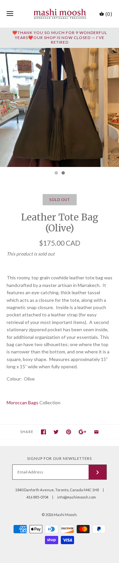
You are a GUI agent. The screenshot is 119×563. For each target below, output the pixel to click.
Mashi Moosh (65, 514)
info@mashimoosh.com (76, 497)
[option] (59, 107)
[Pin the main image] (68, 431)
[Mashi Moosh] (60, 13)
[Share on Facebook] (43, 431)
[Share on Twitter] (56, 431)
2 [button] (63, 173)
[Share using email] (96, 431)
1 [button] (56, 173)
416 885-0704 (37, 497)
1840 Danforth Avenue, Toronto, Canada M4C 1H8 (57, 490)
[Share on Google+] (82, 431)
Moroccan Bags (22, 402)
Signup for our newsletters (59, 458)
